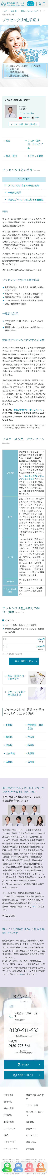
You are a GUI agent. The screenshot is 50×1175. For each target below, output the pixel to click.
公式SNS (31, 4)
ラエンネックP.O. (30, 476)
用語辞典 (30, 1149)
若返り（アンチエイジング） (30, 11)
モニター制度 (32, 1105)
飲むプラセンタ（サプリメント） (28, 410)
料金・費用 (9, 1108)
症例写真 (8, 1115)
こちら (34, 907)
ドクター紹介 (10, 1142)
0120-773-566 (19, 1045)
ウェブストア (32, 1135)
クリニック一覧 (11, 1149)
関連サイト (31, 1129)
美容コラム (31, 1142)
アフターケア (10, 1128)
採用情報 (30, 1122)
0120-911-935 (24, 1030)
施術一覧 (14, 11)
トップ (4, 11)
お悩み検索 (9, 1122)
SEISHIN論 (8, 1095)
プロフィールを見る (26, 113)
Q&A (6, 1135)
